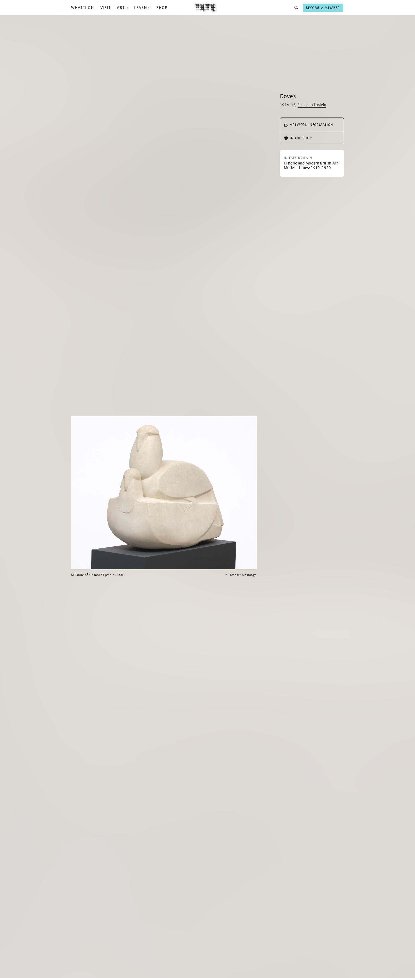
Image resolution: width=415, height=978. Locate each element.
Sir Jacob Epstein (312, 105)
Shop (162, 7)
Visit (105, 7)
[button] (294, 7)
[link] (146, 575)
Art (121, 7)
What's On (82, 7)
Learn (140, 7)
